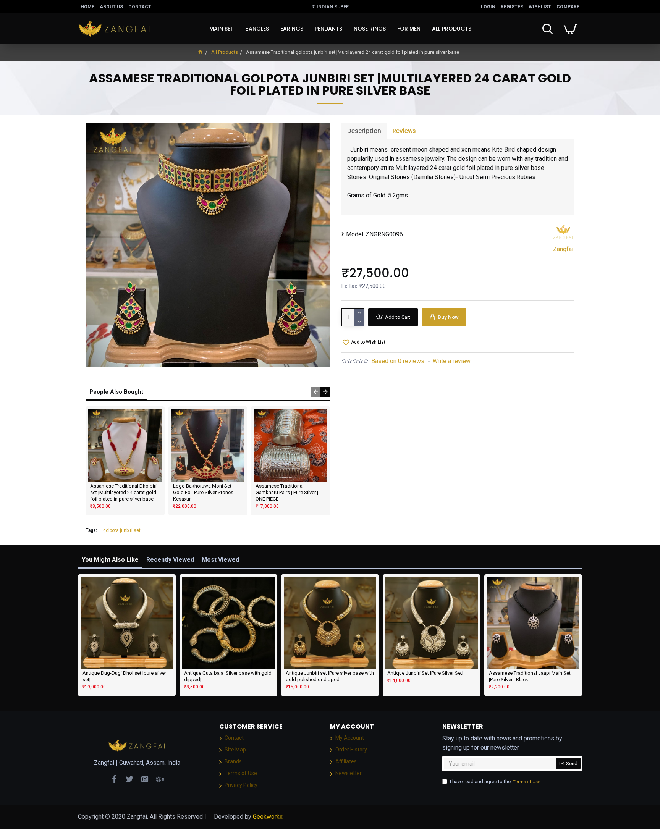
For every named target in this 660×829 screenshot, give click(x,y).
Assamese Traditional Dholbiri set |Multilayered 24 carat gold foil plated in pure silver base (123, 492)
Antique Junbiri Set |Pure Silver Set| (425, 673)
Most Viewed (220, 559)
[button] (315, 392)
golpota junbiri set (122, 530)
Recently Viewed (170, 559)
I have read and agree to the (495, 781)
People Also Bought (116, 391)
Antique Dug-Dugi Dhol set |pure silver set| (124, 676)
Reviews (404, 131)
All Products (224, 52)
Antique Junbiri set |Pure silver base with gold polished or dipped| (330, 676)
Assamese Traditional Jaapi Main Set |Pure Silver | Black (530, 676)
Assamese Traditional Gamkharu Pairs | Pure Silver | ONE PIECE (287, 492)
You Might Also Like (110, 559)
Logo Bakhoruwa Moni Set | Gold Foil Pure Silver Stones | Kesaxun (204, 492)
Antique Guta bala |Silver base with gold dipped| (228, 676)
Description (364, 131)
